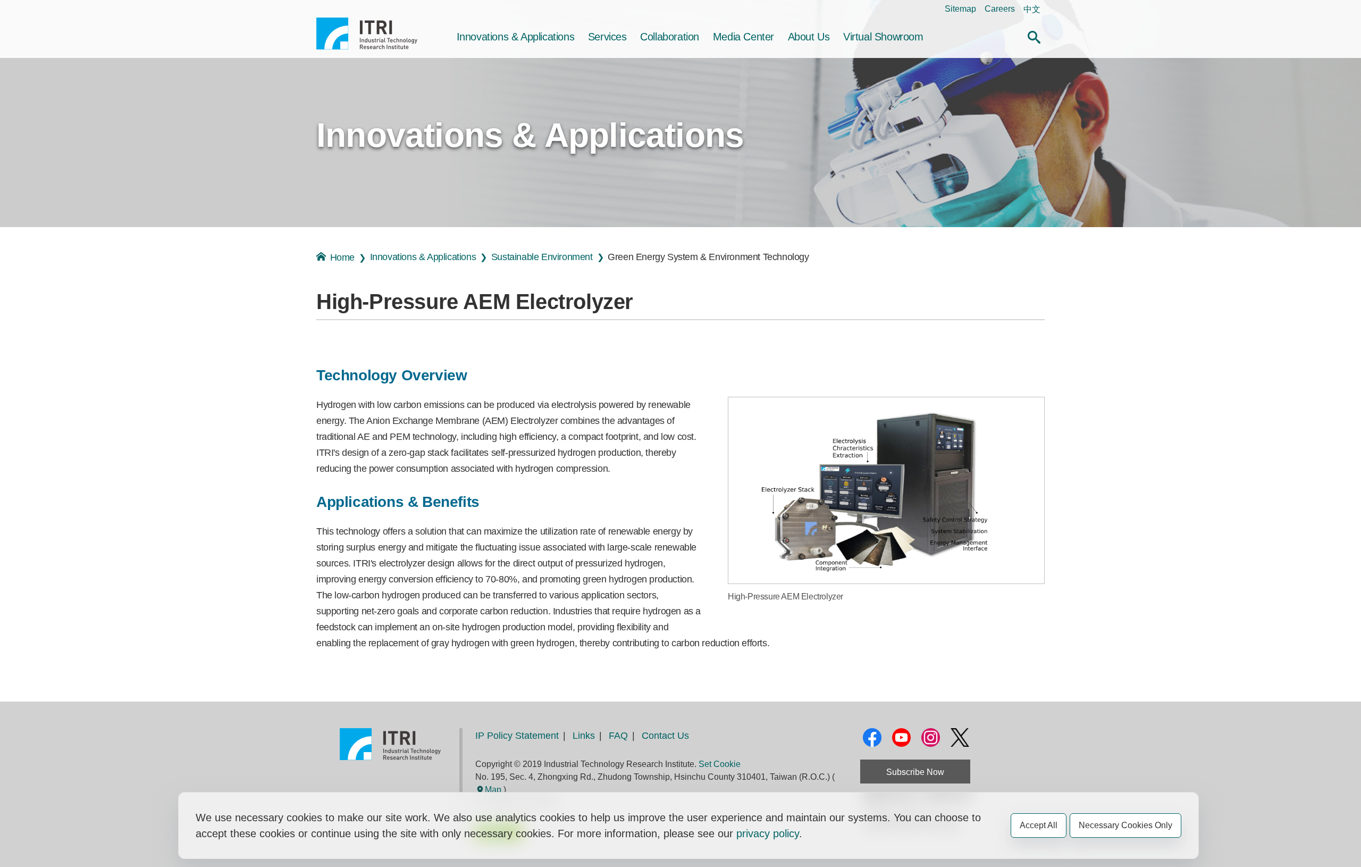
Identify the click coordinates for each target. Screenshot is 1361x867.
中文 (1031, 9)
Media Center (743, 37)
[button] (1034, 35)
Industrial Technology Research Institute (366, 33)
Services (607, 37)
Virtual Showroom (883, 37)
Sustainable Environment (542, 257)
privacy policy (767, 833)
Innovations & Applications (516, 37)
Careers (1000, 8)
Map (493, 789)
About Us (809, 37)
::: (319, 8)
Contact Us (665, 735)
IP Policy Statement (517, 735)
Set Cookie (720, 764)
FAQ (618, 735)
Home (342, 257)
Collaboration (669, 37)
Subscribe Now (915, 772)
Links (584, 735)
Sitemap (960, 8)
